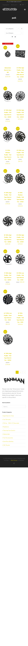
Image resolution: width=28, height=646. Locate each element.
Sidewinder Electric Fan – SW (7, 70)
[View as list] (15, 36)
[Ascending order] (21, 28)
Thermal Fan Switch (9, 430)
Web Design (14, 460)
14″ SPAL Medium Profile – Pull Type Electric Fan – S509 (7, 155)
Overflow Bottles (8, 441)
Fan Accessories (8, 438)
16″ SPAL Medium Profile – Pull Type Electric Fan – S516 (20, 317)
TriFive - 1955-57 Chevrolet (11, 423)
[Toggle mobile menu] (25, 9)
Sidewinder (6, 434)
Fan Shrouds (7, 419)
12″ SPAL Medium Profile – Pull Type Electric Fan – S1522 (20, 197)
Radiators (6, 427)
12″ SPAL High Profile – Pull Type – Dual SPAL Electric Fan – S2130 (20, 72)
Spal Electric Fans (8, 416)
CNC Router (6, 445)
